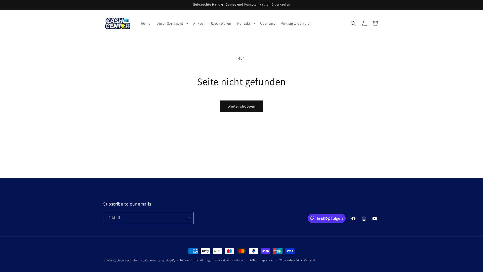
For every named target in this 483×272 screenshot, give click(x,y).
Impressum (267, 260)
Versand (309, 260)
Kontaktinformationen (230, 260)
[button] (171, 23)
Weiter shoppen (241, 106)
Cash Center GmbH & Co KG (131, 260)
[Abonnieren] (187, 218)
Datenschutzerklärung (195, 260)
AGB (252, 260)
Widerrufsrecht (289, 260)
